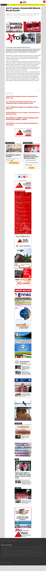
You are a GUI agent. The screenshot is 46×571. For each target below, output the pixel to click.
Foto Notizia (18, 423)
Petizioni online (10, 142)
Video (16, 459)
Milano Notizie (14, 540)
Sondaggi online (28, 142)
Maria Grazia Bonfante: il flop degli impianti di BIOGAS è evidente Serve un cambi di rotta (15, 4)
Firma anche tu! (14, 162)
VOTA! (32, 167)
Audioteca (17, 488)
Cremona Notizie (3, 540)
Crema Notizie (9, 540)
